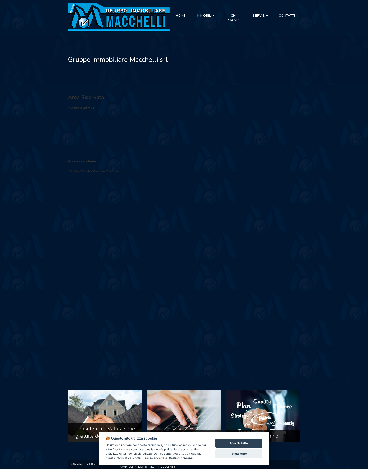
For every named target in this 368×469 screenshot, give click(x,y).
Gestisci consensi (181, 458)
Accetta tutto (239, 443)
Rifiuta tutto (239, 453)
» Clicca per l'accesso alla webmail (93, 170)
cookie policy (163, 449)
